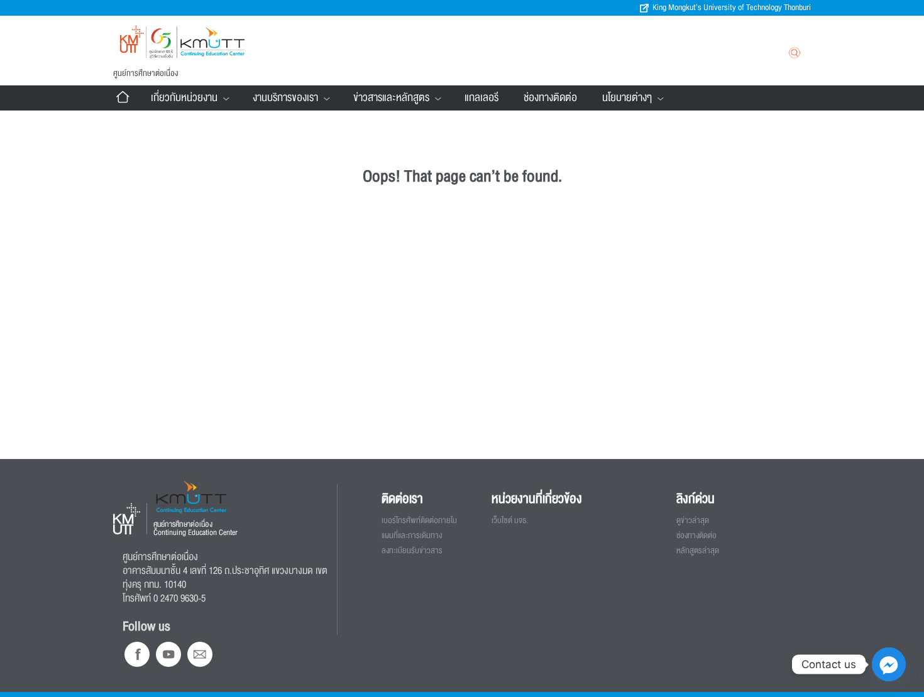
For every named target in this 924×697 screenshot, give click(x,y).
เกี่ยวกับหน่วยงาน (184, 98)
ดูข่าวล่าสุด (692, 520)
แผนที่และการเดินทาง (412, 536)
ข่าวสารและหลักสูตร (391, 98)
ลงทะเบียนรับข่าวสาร (412, 551)
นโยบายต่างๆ (627, 98)
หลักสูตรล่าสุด (697, 551)
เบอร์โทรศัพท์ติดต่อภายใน (419, 520)
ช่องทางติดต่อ (550, 98)
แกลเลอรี (481, 98)
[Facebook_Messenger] (889, 664)
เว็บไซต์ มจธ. (510, 520)
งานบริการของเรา (285, 98)
